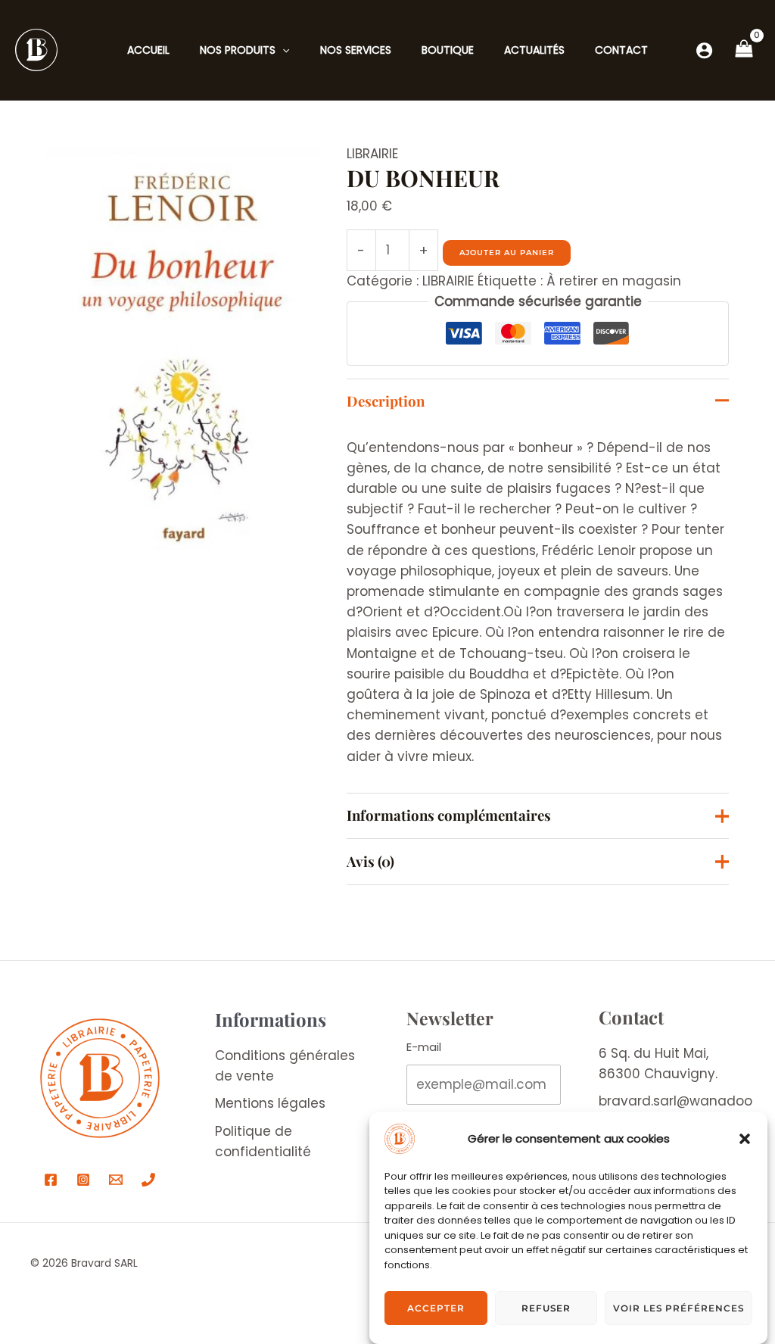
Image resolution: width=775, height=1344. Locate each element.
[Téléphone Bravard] (148, 1180)
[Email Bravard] (116, 1180)
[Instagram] (83, 1180)
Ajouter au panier (506, 252)
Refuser (546, 1308)
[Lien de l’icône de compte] (704, 50)
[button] (744, 1138)
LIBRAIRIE (372, 154)
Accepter (436, 1308)
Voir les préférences (678, 1308)
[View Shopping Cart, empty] (744, 50)
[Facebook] (51, 1180)
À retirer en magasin (613, 281)
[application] (282, 49)
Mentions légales (270, 1103)
